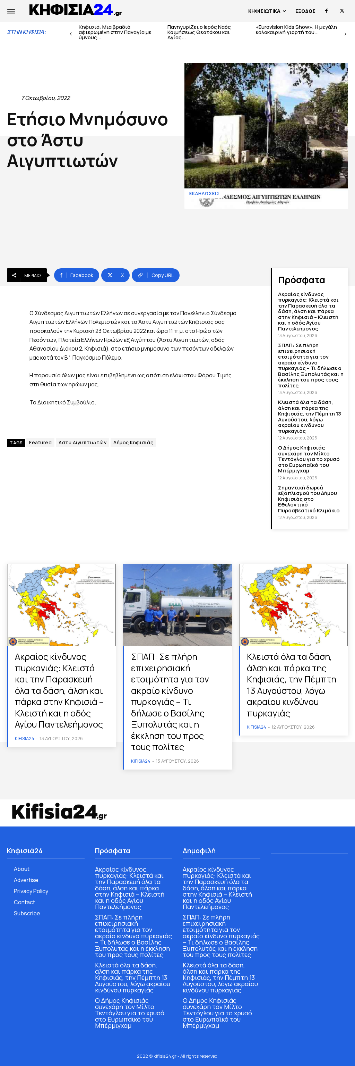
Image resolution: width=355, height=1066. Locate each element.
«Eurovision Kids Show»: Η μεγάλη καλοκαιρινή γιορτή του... (296, 29)
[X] (342, 11)
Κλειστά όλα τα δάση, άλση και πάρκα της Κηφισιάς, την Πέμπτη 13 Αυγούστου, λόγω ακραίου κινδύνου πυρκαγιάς (309, 416)
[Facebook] (326, 11)
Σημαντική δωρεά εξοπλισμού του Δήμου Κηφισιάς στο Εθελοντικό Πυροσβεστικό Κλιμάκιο (309, 499)
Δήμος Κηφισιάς (133, 442)
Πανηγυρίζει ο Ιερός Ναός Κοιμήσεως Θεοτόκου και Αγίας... (199, 32)
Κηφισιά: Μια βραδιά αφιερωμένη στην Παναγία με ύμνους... (115, 32)
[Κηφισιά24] (59, 811)
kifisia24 (24, 738)
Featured (40, 442)
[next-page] (345, 34)
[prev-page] (71, 34)
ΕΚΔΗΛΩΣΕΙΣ (204, 193)
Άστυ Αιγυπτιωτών (82, 442)
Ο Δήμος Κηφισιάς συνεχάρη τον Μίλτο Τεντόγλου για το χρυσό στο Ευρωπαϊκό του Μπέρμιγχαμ (309, 459)
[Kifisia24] (76, 9)
